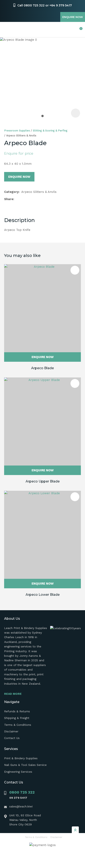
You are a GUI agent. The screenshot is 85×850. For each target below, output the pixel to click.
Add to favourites (74, 270)
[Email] (29, 199)
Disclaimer (11, 731)
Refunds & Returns (17, 711)
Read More (13, 693)
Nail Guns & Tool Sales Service (25, 764)
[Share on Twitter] (22, 199)
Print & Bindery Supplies (21, 758)
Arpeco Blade (42, 368)
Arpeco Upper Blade (43, 481)
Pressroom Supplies (17, 130)
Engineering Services (18, 771)
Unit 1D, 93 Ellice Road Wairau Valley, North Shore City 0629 (25, 820)
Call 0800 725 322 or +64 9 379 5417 (44, 5)
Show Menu (6, 29)
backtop (75, 829)
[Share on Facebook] (17, 199)
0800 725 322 (22, 792)
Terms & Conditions (17, 724)
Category (11, 192)
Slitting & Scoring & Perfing (50, 130)
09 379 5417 (18, 797)
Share (8, 199)
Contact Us (12, 738)
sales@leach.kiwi (21, 806)
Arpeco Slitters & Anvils (21, 135)
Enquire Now (72, 17)
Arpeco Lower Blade (43, 595)
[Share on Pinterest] (35, 199)
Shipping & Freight (16, 718)
